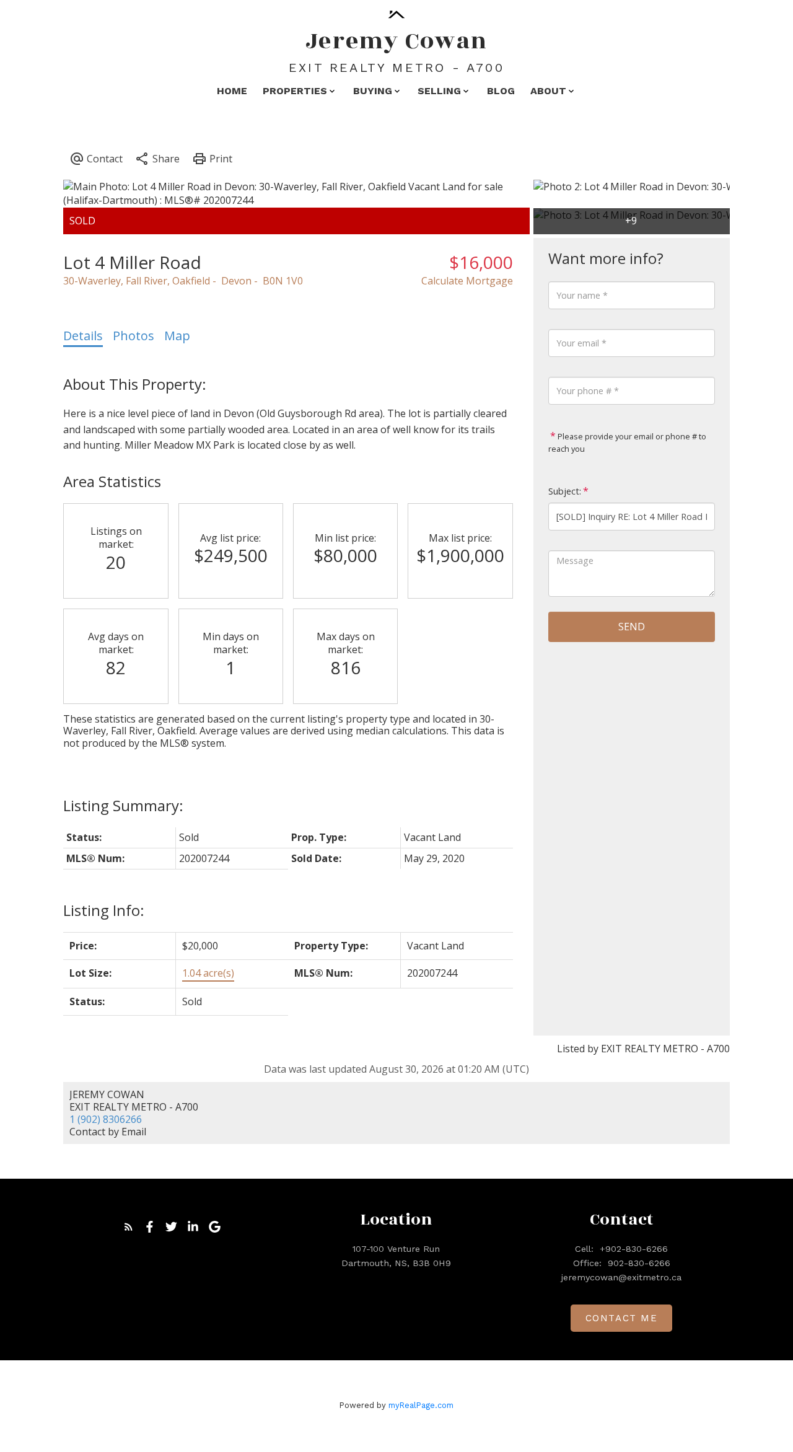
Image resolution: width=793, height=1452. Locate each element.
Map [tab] (177, 335)
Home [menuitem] (232, 91)
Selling (439, 91)
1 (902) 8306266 (105, 1119)
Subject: (564, 491)
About (548, 91)
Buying (372, 91)
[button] (128, 1227)
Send (631, 626)
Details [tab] (83, 335)
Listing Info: (103, 910)
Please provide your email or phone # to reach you (627, 442)
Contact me (621, 1318)
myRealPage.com (420, 1405)
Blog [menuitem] (501, 91)
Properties (295, 91)
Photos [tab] (133, 335)
